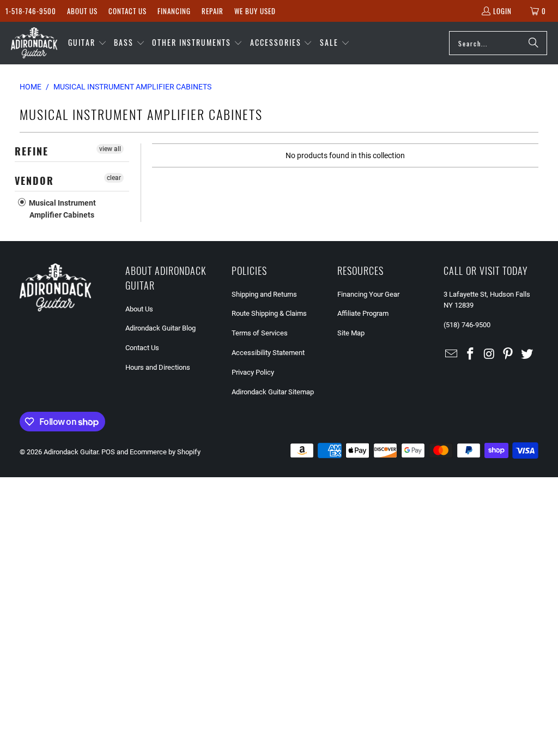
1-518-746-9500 (30, 10)
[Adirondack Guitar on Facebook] (470, 354)
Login (502, 10)
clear (114, 178)
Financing (174, 10)
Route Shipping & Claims (269, 313)
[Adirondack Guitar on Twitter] (527, 354)
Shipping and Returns (264, 294)
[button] (87, 43)
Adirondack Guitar (71, 452)
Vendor (34, 180)
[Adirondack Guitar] (34, 43)
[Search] (533, 43)
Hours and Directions (157, 367)
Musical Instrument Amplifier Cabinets (61, 209)
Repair (212, 10)
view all (110, 149)
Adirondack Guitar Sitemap (273, 392)
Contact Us (127, 10)
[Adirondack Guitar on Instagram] (489, 354)
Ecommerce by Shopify (165, 452)
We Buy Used (255, 10)
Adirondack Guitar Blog (160, 328)
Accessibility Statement (268, 353)
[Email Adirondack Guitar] (452, 354)
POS (108, 452)
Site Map (351, 333)
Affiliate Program (363, 313)
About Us (82, 10)
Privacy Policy (253, 372)
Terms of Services (260, 333)
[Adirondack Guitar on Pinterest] (508, 354)
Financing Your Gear (368, 294)
